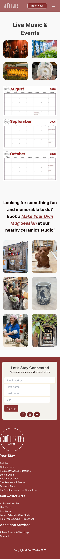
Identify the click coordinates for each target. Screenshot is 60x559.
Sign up (11, 408)
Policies (4, 463)
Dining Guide (7, 474)
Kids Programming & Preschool (17, 519)
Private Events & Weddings (14, 532)
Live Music (5, 507)
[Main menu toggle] (53, 5)
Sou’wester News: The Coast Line (18, 490)
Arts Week (5, 511)
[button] (37, 5)
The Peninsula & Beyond (13, 482)
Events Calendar (9, 478)
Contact (4, 536)
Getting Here (7, 467)
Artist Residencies (9, 503)
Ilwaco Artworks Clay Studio (15, 515)
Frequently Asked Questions (15, 470)
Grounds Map (7, 486)
